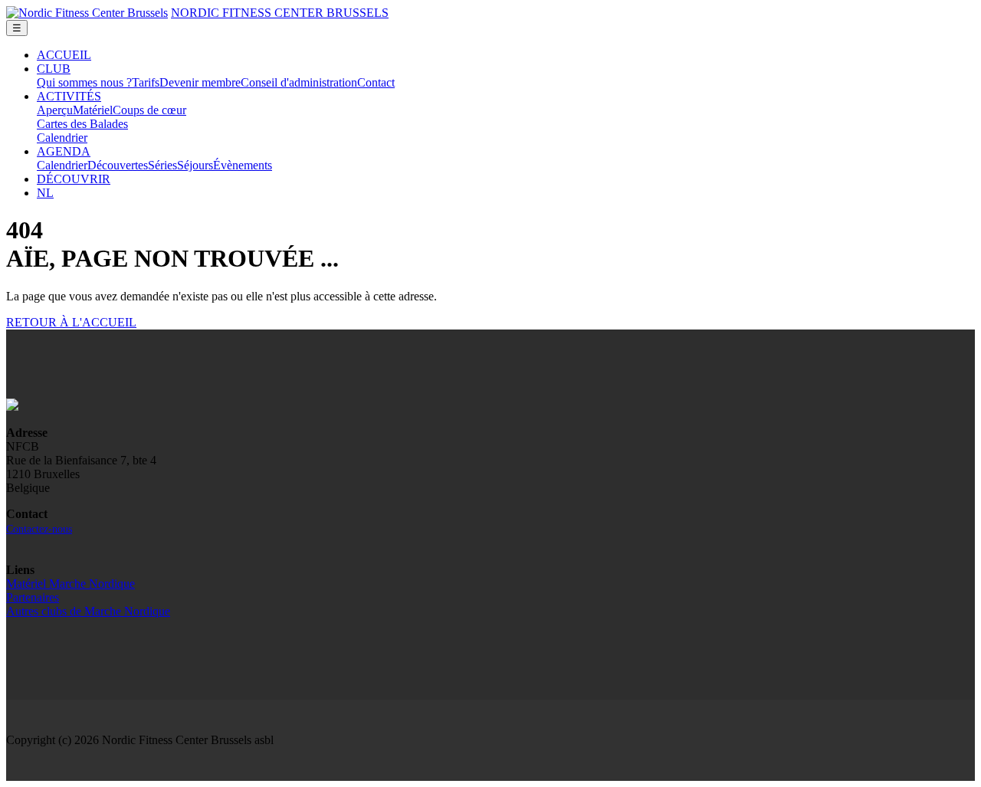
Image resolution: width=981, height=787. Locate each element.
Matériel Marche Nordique (70, 583)
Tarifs (145, 82)
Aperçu (55, 109)
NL (45, 192)
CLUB (54, 68)
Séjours (195, 165)
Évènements (242, 165)
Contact (376, 82)
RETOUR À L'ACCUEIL (71, 322)
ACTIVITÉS (69, 96)
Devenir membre (200, 82)
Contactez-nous (39, 529)
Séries (162, 165)
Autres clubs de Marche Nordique (88, 611)
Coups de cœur (149, 109)
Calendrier (62, 137)
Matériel (93, 109)
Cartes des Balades (82, 123)
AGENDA (63, 151)
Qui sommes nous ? (84, 82)
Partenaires (32, 597)
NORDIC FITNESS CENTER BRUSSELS (280, 12)
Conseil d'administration (299, 82)
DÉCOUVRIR (73, 178)
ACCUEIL (64, 54)
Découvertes (117, 165)
